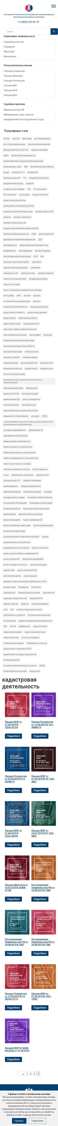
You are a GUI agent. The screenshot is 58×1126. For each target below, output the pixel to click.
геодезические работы (39, 178)
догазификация (25, 251)
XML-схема (27, 139)
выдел (6, 172)
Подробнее (13, 736)
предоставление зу (12, 509)
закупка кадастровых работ (16, 268)
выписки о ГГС (18, 172)
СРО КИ (13, 626)
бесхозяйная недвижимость (23, 155)
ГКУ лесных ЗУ (10, 195)
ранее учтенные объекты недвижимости (21, 553)
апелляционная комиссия (39, 144)
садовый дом (9, 593)
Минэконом (10, 56)
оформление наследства (22, 475)
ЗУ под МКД (9, 296)
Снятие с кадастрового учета (29, 609)
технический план (11, 637)
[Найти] (54, 31)
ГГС (24, 178)
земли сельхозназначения (15, 279)
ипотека (36, 296)
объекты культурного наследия (17, 464)
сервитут (25, 604)
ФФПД (42, 666)
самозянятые (48, 593)
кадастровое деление (37, 312)
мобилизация (31, 388)
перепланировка (11, 486)
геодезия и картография (14, 189)
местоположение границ (14, 374)
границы (7, 217)
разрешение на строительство (17, 542)
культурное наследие (13, 352)
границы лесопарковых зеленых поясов (21, 228)
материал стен (46, 363)
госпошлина (24, 195)
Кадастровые (9, 318)
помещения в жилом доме (41, 503)
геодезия (30, 183)
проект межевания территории (17, 525)
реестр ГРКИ (9, 570)
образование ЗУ (36, 430)
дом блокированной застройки (17, 256)
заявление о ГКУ (11, 273)
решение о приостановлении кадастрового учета (25, 581)
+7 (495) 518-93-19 (28, 21)
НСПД (44, 416)
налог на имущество (31, 399)
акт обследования (42, 139)
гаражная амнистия (12, 178)
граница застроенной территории (18, 211)
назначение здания (30, 394)
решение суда (9, 587)
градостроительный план (15, 200)
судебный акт (24, 626)
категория (47, 335)
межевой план (47, 368)
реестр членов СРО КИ (27, 570)
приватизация (10, 514)
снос (6, 609)
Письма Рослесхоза (14, 80)
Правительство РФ (14, 42)
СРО (5, 626)
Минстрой (9, 51)
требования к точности (36, 643)
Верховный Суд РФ (14, 109)
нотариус (35, 416)
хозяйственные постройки (15, 671)
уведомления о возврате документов (20, 654)
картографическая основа (15, 335)
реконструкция (30, 576)
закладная (36, 262)
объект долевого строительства (18, 447)
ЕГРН (36, 256)
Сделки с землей (11, 604)
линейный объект (30, 357)
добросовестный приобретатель (34, 245)
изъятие (27, 296)
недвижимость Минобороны (16, 416)
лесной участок (31, 352)
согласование (10, 621)
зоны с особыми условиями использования (22, 290)
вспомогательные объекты (42, 167)
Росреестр (9, 46)
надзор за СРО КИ (11, 394)
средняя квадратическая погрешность (35, 621)
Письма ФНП (10, 90)
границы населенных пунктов (16, 234)
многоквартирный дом (13, 388)
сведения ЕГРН (36, 598)
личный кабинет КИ (29, 363)
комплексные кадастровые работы (19, 346)
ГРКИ (34, 234)
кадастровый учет (31, 324)
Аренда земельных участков (16, 150)
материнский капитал (13, 368)
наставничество (29, 405)
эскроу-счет (34, 671)
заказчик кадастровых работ (16, 262)
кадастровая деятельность (15, 307)
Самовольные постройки (29, 593)
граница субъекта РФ (44, 211)
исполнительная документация (17, 301)
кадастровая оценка (39, 307)
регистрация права (38, 565)
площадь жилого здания (14, 497)
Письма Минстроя (13, 76)
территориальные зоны (35, 632)
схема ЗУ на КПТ (40, 626)
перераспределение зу (31, 486)
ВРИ (26, 167)
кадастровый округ (12, 324)
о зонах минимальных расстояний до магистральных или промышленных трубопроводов (28, 423)
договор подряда (42, 251)
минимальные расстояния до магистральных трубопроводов (23, 381)
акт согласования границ (14, 144)
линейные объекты (12, 357)
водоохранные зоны (12, 167)
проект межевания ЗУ (32, 520)
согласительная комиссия (39, 615)
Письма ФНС (10, 95)
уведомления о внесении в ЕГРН (17, 649)
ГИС (29, 189)
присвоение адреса (12, 520)
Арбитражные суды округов (19, 114)
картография (35, 335)
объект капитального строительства (20, 453)
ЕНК (42, 256)
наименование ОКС (12, 399)
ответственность (40, 469)
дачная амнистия (46, 234)
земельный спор (28, 273)
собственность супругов (14, 615)
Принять (19, 1120)
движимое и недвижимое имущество (19, 239)
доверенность (10, 251)
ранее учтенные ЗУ (40, 548)
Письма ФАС (10, 85)
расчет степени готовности (15, 565)
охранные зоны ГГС (12, 480)
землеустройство (45, 273)
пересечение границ (12, 492)
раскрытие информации (33, 559)
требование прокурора (14, 643)
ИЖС (19, 296)
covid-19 (15, 139)
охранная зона (42, 475)
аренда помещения (39, 150)
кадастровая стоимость (14, 312)
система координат (40, 604)
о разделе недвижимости (15, 430)
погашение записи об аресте (39, 497)
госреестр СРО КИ (40, 195)
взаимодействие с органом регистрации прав (23, 161)
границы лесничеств (22, 217)
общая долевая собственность (17, 441)
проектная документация (14, 531)
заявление (35, 268)
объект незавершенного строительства (21, 458)
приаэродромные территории (36, 509)
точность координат (30, 637)
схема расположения (13, 632)
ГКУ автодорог (40, 189)
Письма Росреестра (14, 71)
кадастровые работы (27, 318)
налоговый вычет (11, 405)
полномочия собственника (15, 503)
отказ (6, 475)
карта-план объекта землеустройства (20, 329)
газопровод (32, 172)
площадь (48, 492)
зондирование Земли (38, 279)
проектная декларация (43, 525)
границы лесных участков (15, 223)
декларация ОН (10, 245)
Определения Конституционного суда (23, 119)
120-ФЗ (7, 139)
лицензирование (11, 363)
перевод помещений (32, 480)
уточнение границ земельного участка (20, 666)
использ (36, 301)
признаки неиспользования (30, 514)
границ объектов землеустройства (19, 206)
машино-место (31, 368)
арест (6, 155)
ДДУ (40, 239)
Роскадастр (23, 587)
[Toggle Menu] (53, 6)
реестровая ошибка (12, 576)
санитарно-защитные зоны (15, 598)
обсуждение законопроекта (16, 436)
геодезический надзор (13, 183)
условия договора (12, 660)
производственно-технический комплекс (21, 537)
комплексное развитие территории (19, 340)
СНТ (12, 609)
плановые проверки (32, 492)
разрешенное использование (16, 548)
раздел (45, 537)
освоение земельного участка (17, 469)
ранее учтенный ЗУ (12, 559)
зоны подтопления (12, 284)
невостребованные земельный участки (21, 410)
